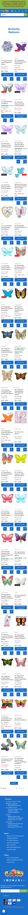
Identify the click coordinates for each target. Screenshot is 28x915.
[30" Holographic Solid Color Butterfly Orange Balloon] (7, 417)
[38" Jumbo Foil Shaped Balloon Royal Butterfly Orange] (21, 376)
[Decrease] (5, 79)
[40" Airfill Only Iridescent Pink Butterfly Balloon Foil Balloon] (7, 538)
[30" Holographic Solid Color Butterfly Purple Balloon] (21, 46)
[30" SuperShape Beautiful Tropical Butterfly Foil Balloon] (7, 581)
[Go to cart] (26, 11)
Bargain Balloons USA (18, 907)
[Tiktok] (16, 880)
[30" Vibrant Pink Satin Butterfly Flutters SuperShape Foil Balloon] (21, 662)
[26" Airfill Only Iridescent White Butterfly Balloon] (7, 171)
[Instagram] (10, 880)
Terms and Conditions (13, 857)
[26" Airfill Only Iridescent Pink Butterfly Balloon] (7, 498)
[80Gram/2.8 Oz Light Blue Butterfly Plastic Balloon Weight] (21, 171)
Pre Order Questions (12, 840)
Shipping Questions (12, 838)
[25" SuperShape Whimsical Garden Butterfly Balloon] (21, 252)
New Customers (11, 845)
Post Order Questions (13, 842)
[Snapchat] (24, 880)
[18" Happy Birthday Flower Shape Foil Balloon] (7, 46)
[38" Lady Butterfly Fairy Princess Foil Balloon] (21, 538)
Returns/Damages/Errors (14, 847)
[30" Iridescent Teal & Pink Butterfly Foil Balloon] (7, 745)
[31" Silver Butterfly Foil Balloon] (7, 88)
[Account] (22, 11)
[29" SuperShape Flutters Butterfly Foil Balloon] (21, 212)
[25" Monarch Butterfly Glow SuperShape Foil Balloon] (21, 293)
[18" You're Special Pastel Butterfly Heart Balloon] (7, 212)
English (6, 895)
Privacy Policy (11, 862)
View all (14, 783)
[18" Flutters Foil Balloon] (21, 417)
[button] (3, 911)
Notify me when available (21, 116)
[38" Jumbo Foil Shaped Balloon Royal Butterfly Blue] (7, 334)
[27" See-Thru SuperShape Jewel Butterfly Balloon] (7, 703)
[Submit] (25, 14)
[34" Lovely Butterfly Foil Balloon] (21, 581)
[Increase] (11, 79)
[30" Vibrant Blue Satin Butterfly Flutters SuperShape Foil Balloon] (21, 745)
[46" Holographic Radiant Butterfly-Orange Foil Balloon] (21, 621)
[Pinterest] (19, 880)
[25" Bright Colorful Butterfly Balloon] (21, 334)
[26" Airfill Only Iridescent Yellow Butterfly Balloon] (21, 459)
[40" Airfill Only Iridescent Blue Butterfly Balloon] (21, 498)
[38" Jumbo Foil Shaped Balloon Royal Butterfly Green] (7, 662)
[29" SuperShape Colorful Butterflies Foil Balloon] (7, 459)
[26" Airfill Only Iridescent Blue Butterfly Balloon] (7, 252)
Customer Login (11, 849)
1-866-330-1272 (12, 807)
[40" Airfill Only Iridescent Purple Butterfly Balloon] (7, 129)
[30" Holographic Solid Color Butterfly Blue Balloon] (7, 293)
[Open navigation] (1, 11)
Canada (10, 822)
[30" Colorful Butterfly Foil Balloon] (21, 703)
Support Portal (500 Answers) (15, 836)
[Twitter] (4, 880)
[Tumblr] (21, 880)
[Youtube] (13, 880)
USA (9, 814)
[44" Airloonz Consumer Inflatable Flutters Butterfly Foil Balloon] (7, 621)
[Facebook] (7, 880)
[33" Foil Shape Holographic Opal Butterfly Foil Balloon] (7, 376)
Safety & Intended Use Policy (15, 860)
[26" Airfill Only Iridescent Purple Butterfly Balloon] (21, 88)
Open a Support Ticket (14, 801)
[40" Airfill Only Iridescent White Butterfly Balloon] (21, 129)
